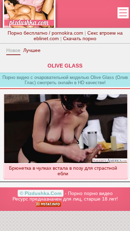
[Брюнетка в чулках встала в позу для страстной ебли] (65, 94)
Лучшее (32, 50)
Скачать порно (79, 38)
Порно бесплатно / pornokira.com (45, 33)
